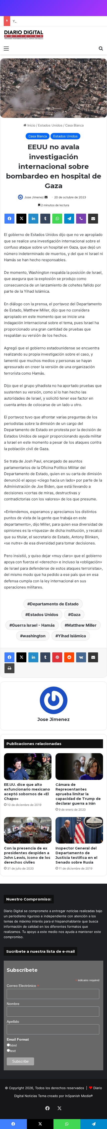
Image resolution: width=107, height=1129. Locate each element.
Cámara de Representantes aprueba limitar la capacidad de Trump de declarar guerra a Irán (78, 794)
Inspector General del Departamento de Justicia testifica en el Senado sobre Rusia (76, 855)
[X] (21, 219)
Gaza (75, 614)
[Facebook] (9, 219)
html (13, 1045)
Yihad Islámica (72, 635)
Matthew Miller (82, 625)
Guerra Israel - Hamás (33, 625)
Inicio (30, 125)
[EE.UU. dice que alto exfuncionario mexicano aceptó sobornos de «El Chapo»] (28, 766)
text (13, 1051)
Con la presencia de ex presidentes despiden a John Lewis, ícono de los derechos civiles (27, 855)
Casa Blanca (74, 125)
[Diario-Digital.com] (24, 35)
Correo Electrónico (23, 985)
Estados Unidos (50, 125)
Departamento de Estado (54, 603)
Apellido (13, 1022)
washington (34, 635)
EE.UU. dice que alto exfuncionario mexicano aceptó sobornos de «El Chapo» (27, 791)
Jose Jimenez (34, 197)
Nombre (13, 1004)
